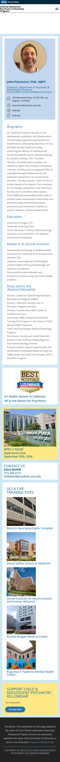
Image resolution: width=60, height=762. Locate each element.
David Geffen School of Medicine (28, 563)
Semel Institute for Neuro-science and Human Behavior (29, 600)
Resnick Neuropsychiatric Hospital (30, 528)
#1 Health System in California (25, 396)
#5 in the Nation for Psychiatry (25, 401)
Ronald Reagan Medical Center (27, 636)
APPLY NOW (13, 449)
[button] (57, 8)
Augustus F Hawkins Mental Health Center (30, 673)
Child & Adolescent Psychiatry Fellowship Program (12, 8)
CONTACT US (14, 465)
